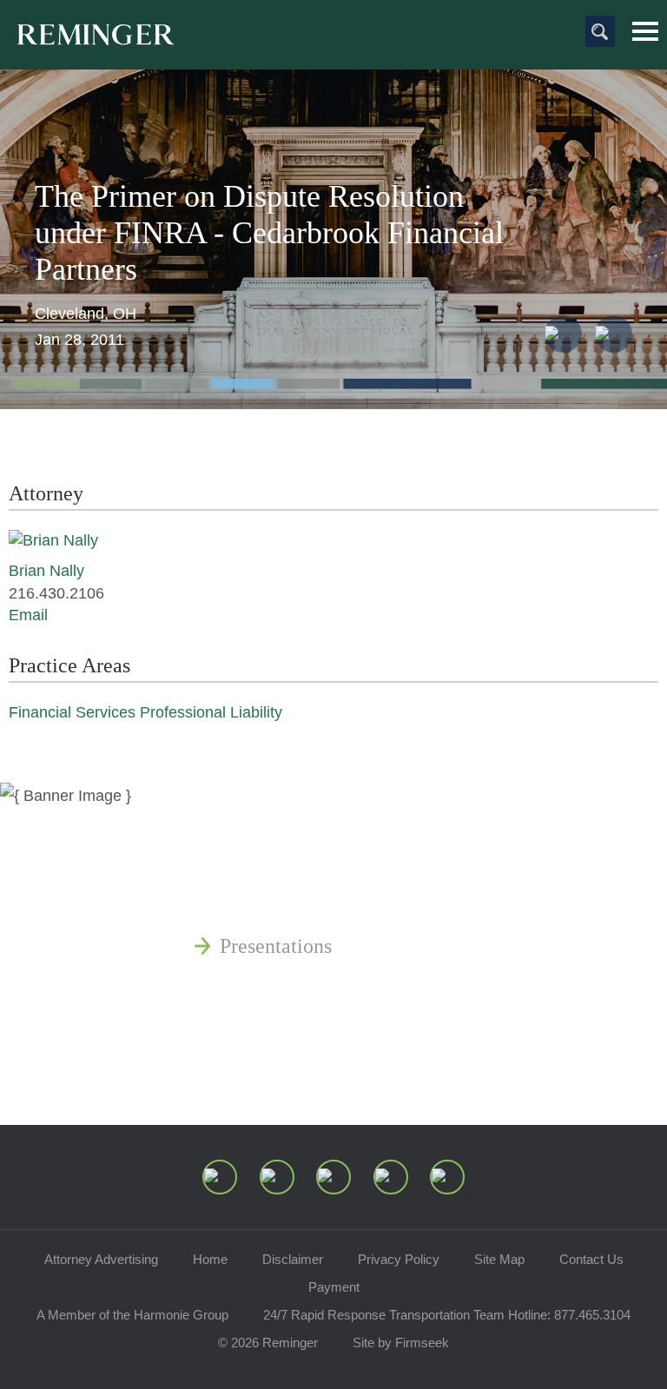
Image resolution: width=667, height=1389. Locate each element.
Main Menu (645, 31)
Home (210, 1259)
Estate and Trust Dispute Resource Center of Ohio (430, 987)
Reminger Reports (296, 904)
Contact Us (591, 1259)
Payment (334, 1287)
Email (28, 615)
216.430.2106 (56, 593)
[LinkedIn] (277, 1177)
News (243, 821)
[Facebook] (390, 1177)
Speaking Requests (299, 1029)
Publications (272, 862)
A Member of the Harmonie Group (132, 1314)
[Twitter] (333, 1177)
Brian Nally (46, 570)
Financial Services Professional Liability (145, 712)
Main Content (274, 21)
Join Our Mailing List (311, 1071)
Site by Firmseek (401, 1342)
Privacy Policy (398, 1259)
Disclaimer (292, 1259)
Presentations (276, 946)
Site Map (499, 1259)
